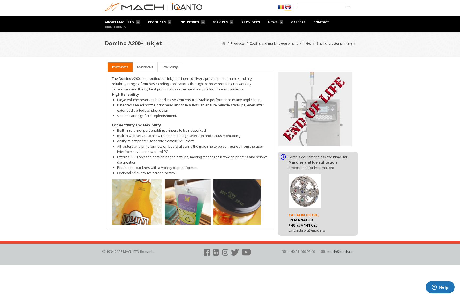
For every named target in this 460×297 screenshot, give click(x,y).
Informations (120, 67)
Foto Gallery (170, 67)
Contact (321, 22)
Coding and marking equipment (274, 43)
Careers (298, 22)
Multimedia (115, 26)
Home (223, 43)
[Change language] (288, 6)
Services (220, 22)
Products (157, 22)
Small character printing (334, 43)
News (272, 22)
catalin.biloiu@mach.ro (307, 230)
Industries (189, 22)
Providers (250, 22)
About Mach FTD (119, 22)
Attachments (145, 67)
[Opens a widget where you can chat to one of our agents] (440, 287)
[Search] (348, 6)
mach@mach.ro (339, 251)
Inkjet (307, 43)
